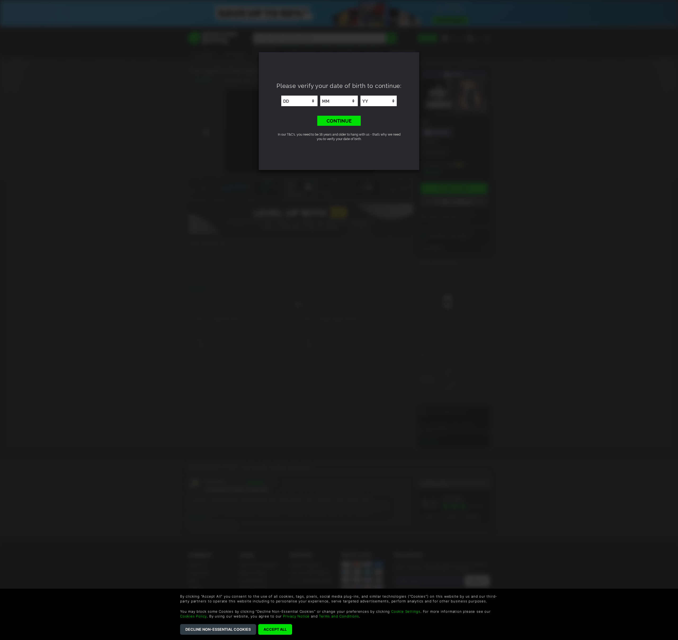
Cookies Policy (193, 616)
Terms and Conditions (339, 616)
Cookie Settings (406, 611)
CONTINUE (339, 120)
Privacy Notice (296, 616)
